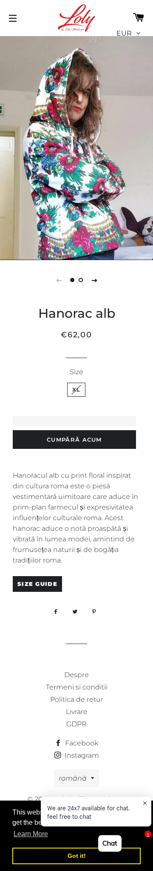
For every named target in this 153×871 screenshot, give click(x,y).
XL (76, 389)
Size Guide (37, 583)
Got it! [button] (77, 855)
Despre (76, 675)
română (73, 778)
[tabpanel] (76, 147)
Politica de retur (76, 699)
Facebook (80, 743)
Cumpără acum (74, 439)
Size (76, 372)
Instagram (81, 755)
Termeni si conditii (77, 687)
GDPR (76, 724)
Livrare (77, 712)
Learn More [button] (31, 833)
